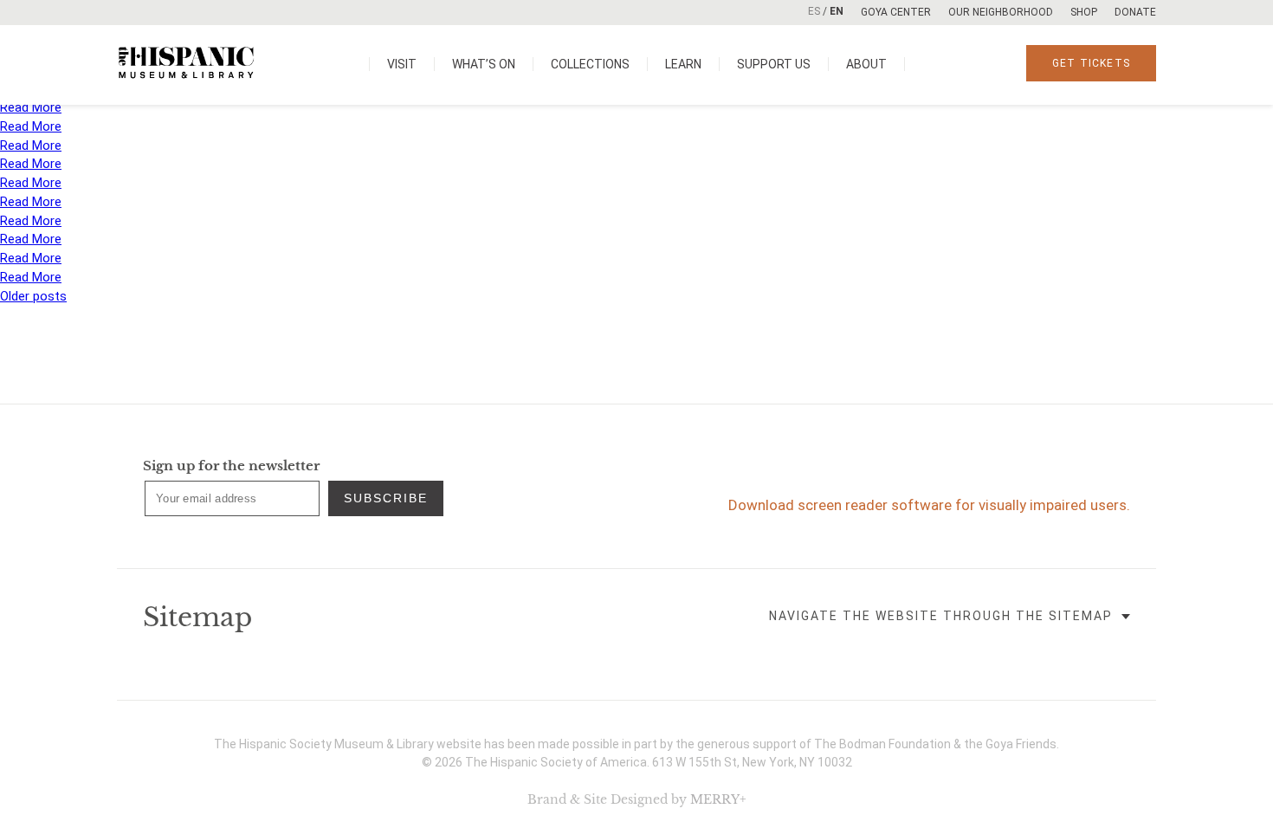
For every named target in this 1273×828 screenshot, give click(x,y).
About (866, 64)
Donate (1135, 12)
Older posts (33, 296)
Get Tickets (1091, 63)
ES (814, 11)
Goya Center (896, 12)
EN (836, 11)
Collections (590, 64)
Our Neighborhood (1000, 12)
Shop (1083, 12)
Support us (774, 64)
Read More (30, 107)
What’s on (483, 64)
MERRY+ (718, 799)
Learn (683, 64)
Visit (402, 64)
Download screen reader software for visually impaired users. (929, 505)
